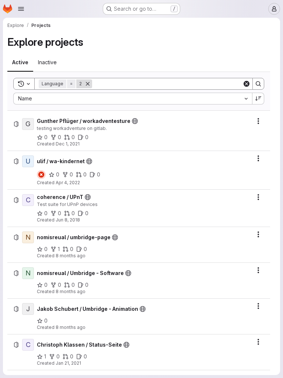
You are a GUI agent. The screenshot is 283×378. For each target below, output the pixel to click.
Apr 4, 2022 (68, 182)
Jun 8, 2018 (68, 220)
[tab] (20, 62)
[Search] (258, 84)
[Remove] (87, 83)
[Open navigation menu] (21, 9)
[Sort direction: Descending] (258, 98)
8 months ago (70, 255)
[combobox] (132, 98)
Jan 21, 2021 (68, 363)
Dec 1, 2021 (68, 144)
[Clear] (246, 83)
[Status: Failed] (41, 174)
